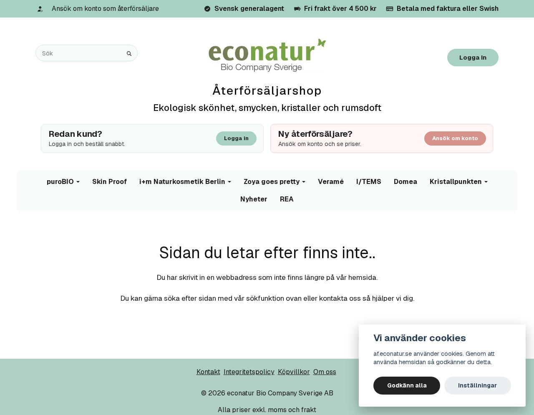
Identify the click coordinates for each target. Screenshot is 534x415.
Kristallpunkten (456, 181)
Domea (405, 181)
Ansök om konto (455, 138)
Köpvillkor (294, 371)
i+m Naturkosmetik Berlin (182, 181)
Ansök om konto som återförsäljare (105, 8)
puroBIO (60, 181)
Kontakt (208, 371)
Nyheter (253, 199)
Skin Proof (109, 181)
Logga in (472, 57)
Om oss (324, 371)
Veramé (331, 181)
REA (287, 199)
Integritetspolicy (249, 371)
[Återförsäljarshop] (267, 55)
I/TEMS (368, 181)
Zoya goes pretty (272, 181)
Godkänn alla (407, 385)
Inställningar (477, 385)
